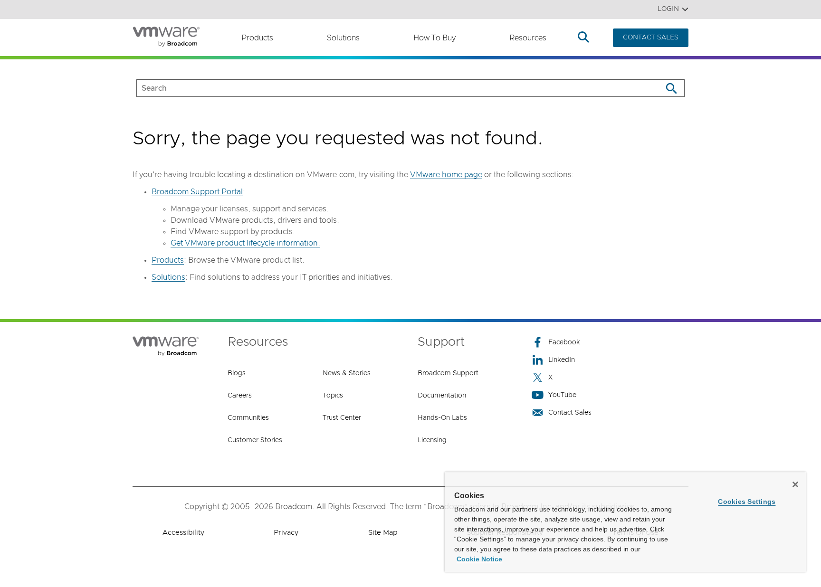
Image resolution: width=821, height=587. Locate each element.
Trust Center (342, 418)
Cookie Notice (479, 559)
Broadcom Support (448, 373)
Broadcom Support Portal (197, 192)
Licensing (432, 440)
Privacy (286, 532)
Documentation (442, 395)
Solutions (343, 38)
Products (257, 38)
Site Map (382, 532)
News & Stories (347, 373)
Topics (333, 395)
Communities (248, 418)
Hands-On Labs (442, 418)
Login (668, 9)
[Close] (795, 484)
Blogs (237, 373)
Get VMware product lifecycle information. (245, 243)
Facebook (564, 342)
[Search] (671, 88)
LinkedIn (561, 360)
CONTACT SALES (650, 37)
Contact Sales (570, 412)
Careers (240, 395)
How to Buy (434, 38)
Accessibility (183, 532)
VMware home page (446, 175)
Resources (527, 38)
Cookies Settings (746, 501)
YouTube (562, 395)
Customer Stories (255, 440)
